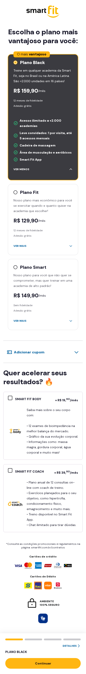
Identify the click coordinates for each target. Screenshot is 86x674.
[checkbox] (11, 398)
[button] (43, 649)
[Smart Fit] (43, 12)
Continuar (43, 663)
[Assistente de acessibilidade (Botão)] (43, 618)
